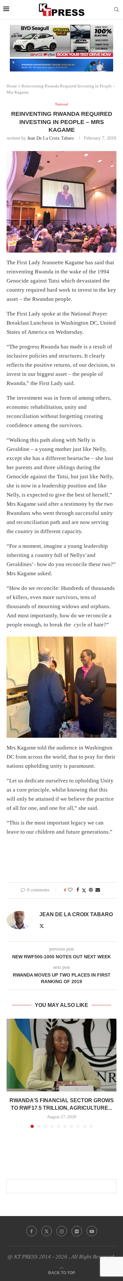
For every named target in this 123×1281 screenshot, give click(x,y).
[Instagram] (61, 1231)
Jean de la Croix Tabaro (50, 138)
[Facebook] (31, 1231)
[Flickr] (77, 1231)
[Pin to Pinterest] (91, 890)
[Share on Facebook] (77, 890)
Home (12, 86)
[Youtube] (92, 1231)
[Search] (116, 9)
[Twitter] (46, 1231)
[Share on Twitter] (84, 890)
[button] (12, 1073)
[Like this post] (70, 890)
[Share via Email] (97, 890)
